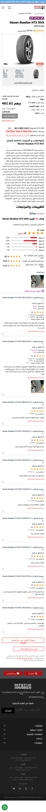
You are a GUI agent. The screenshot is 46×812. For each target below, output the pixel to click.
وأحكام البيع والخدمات (23, 760)
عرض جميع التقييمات (29, 648)
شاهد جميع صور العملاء (33, 291)
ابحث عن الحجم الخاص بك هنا (17, 135)
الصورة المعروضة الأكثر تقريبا (23, 83)
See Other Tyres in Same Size (19, 131)
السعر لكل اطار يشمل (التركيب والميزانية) (10, 97)
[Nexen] (36, 20)
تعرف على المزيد (22, 658)
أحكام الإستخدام (30, 758)
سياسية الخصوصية (16, 758)
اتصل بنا (30, 658)
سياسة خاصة (18, 767)
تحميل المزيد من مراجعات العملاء (23, 641)
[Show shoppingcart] (9, 7)
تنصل (11, 767)
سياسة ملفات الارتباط (23, 770)
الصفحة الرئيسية (39, 13)
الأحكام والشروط (31, 767)
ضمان (15, 779)
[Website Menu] (3, 7)
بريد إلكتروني (11, 673)
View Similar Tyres (8, 120)
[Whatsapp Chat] (5, 807)
